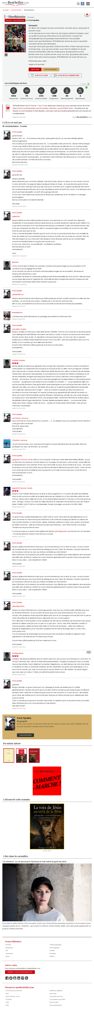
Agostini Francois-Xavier (22, 488)
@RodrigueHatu (61, 531)
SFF (7, 951)
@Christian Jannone (20, 418)
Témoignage (54, 948)
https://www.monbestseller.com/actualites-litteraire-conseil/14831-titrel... (43, 108)
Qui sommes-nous (13, 997)
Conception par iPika (57, 1000)
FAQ (7, 994)
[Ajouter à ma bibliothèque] (86, 87)
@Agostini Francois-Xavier (22, 459)
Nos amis (53, 994)
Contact (9, 1000)
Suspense (9, 948)
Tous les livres (16, 10)
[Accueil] (15, 3)
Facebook (7, 978)
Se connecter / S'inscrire (78, 3)
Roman (9, 20)
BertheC (15, 262)
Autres (52, 956)
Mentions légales (56, 991)
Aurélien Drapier (18, 360)
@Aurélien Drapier (19, 329)
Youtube (15, 978)
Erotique (53, 954)
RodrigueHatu (17, 653)
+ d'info (83, 84)
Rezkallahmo (17, 312)
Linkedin (18, 978)
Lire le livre (35, 69)
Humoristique (18, 20)
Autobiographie (55, 945)
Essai (7, 956)
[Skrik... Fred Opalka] (8, 755)
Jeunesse (9, 954)
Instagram (22, 978)
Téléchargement (50, 69)
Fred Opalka (33, 20)
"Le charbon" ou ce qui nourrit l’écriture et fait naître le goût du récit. (34, 862)
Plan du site (54, 1002)
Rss (26, 978)
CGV (7, 1005)
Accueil (5, 10)
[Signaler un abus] (6, 54)
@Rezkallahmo (18, 294)
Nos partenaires (56, 1005)
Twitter (11, 978)
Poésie (52, 951)
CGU (7, 1002)
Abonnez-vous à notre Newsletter (19, 972)
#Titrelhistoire (29, 10)
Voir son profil (25, 735)
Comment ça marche (14, 991)
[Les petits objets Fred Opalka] (21, 755)
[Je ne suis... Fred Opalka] (34, 755)
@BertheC (16, 216)
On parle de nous (56, 997)
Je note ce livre (41, 75)
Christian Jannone (19, 440)
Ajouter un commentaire (68, 75)
